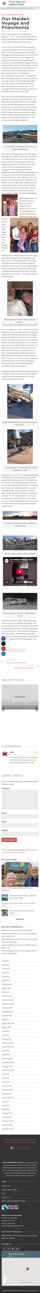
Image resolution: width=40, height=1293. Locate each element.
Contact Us (6, 1197)
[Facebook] (4, 1249)
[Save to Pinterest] (3, 648)
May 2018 (5, 1078)
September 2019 (8, 1047)
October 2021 (7, 1015)
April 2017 (5, 1105)
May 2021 (5, 1019)
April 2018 (5, 1082)
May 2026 (5, 961)
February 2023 (7, 996)
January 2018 (7, 1086)
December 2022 (7, 1000)
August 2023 (6, 988)
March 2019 (6, 1054)
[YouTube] (13, 1249)
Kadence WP (34, 1290)
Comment (6, 788)
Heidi (12, 752)
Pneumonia (17, 650)
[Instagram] (8, 1249)
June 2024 (5, 969)
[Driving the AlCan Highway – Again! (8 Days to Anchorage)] (5, 897)
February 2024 (7, 984)
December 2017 (7, 1090)
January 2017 (7, 1117)
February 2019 (7, 1058)
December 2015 (7, 1129)
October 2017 (7, 1094)
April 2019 (5, 1051)
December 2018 (7, 1062)
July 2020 (5, 1031)
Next (36, 709)
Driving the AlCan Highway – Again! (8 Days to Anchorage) (22, 896)
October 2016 (7, 1125)
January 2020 (7, 1039)
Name (4, 813)
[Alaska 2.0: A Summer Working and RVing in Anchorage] (20, 874)
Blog (4, 15)
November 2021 (8, 1011)
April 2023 (5, 992)
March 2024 (6, 980)
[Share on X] (3, 644)
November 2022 (8, 1004)
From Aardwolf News (15, 15)
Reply (35, 752)
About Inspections (9, 1190)
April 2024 (5, 976)
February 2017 (7, 1113)
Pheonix (9, 650)
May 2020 (5, 1035)
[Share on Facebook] (3, 639)
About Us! (6, 1186)
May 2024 (5, 972)
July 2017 (5, 1101)
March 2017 (6, 1109)
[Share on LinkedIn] (3, 653)
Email (4, 822)
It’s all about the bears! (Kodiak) (20, 930)
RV (24, 650)
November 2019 (8, 1043)
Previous (3, 709)
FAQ (3, 1193)
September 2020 (8, 1023)
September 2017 (8, 1097)
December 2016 (7, 1121)
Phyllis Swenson (21, 31)
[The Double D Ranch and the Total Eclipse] (5, 913)
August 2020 (6, 1027)
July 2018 (5, 1074)
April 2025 (5, 965)
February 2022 (7, 1008)
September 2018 (8, 1070)
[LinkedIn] (17, 1249)
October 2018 (7, 1066)
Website (5, 830)
